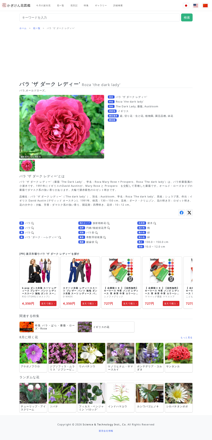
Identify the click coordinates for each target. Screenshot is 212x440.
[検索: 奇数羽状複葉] (104, 237)
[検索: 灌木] (154, 223)
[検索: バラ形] (96, 232)
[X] (189, 212)
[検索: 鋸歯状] (96, 242)
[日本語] (186, 5)
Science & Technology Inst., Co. (105, 424)
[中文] (205, 5)
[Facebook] (181, 212)
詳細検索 (118, 5)
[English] (195, 5)
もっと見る (186, 337)
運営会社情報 (106, 430)
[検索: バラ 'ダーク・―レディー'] (60, 237)
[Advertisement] (106, 56)
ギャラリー (101, 5)
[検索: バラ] (32, 223)
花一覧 (60, 5)
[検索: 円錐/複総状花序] (108, 228)
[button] (27, 165)
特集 (86, 5)
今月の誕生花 (43, 5)
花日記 (74, 5)
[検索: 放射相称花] (108, 223)
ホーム (23, 28)
